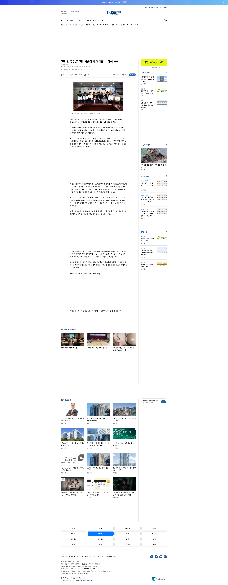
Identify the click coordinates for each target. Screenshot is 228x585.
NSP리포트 (79, 20)
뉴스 (62, 20)
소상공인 (88, 20)
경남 (100, 544)
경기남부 (73, 539)
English (151, 7)
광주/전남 (73, 534)
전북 (73, 544)
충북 (154, 539)
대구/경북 (127, 528)
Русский (165, 7)
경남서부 (127, 544)
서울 (73, 528)
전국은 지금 (69, 20)
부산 (100, 528)
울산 (127, 534)
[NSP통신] (114, 13)
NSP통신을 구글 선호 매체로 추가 (110, 3)
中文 (160, 7)
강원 (127, 539)
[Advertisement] (176, 79)
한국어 (146, 7)
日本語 (156, 7)
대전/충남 (100, 534)
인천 (154, 528)
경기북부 (100, 539)
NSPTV (100, 20)
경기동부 (154, 534)
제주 (154, 544)
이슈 (94, 20)
